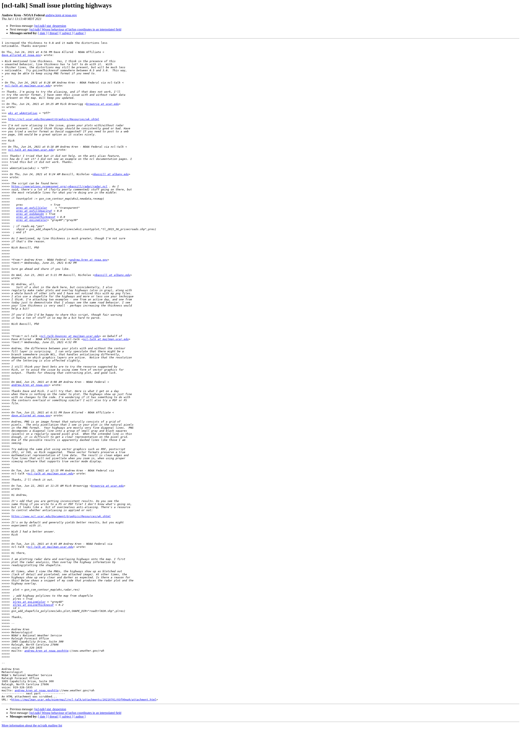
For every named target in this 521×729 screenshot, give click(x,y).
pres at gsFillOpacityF (34, 210)
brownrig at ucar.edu (102, 103)
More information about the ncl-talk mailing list (32, 725)
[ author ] (79, 33)
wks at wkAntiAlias (22, 113)
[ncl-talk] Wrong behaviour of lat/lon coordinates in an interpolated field (75, 29)
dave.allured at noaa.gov (21, 55)
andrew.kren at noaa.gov (61, 15)
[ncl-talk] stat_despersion (50, 25)
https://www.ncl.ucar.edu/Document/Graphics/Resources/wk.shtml (61, 516)
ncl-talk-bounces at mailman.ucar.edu (70, 336)
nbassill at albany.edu (111, 174)
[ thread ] (53, 33)
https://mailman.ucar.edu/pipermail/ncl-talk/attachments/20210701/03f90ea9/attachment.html (83, 699)
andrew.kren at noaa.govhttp (46, 650)
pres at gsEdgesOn (30, 213)
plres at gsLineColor (29, 601)
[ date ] (42, 33)
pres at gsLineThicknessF (35, 216)
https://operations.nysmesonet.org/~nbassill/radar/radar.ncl (59, 186)
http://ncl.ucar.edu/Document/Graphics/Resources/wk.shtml (53, 119)
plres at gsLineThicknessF (33, 604)
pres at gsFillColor (31, 207)
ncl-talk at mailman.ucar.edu (27, 85)
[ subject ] (66, 33)
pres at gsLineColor (31, 220)
